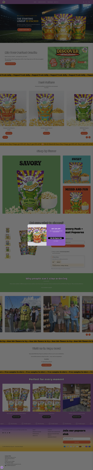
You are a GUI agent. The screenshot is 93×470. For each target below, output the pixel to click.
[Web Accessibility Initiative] (2, 467)
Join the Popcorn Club (56, 238)
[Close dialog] (64, 225)
